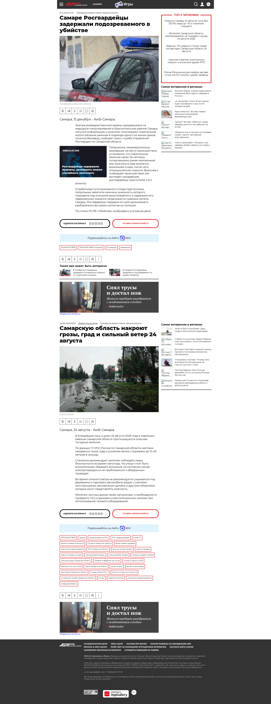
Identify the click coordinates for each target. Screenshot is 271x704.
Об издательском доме (95, 644)
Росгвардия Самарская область (75, 103)
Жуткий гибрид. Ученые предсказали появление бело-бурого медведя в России (193, 93)
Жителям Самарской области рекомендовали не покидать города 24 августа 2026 (186, 36)
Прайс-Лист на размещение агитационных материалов (138, 647)
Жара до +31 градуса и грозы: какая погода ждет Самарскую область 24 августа (186, 49)
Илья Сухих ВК (67, 414)
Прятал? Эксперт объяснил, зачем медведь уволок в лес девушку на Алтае (191, 124)
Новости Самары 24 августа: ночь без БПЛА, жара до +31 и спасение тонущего (186, 24)
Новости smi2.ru (70, 313)
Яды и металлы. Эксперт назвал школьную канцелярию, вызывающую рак (190, 114)
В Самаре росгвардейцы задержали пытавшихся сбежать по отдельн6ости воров (89, 272)
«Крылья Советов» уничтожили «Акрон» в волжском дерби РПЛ (186, 61)
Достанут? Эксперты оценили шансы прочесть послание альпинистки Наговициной (193, 352)
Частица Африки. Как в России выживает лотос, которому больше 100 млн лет (192, 372)
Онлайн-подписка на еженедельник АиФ (170, 644)
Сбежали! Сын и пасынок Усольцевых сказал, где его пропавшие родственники (193, 134)
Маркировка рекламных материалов (102, 650)
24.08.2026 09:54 (68, 323)
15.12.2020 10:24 (67, 13)
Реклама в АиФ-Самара (95, 647)
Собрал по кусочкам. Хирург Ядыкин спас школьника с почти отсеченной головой (193, 341)
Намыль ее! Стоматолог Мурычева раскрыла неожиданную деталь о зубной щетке (191, 383)
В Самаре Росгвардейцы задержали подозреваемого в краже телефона (137, 272)
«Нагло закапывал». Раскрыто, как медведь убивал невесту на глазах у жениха (192, 145)
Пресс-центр (117, 644)
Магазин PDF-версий (137, 644)
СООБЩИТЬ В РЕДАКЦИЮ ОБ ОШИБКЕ (142, 650)
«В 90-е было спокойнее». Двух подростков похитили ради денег (191, 329)
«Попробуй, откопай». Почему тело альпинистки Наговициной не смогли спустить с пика (192, 362)
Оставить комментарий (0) (136, 223)
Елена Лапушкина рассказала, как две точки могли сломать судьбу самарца (186, 73)
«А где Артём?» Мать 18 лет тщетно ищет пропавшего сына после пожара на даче (192, 103)
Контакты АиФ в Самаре (181, 647)
